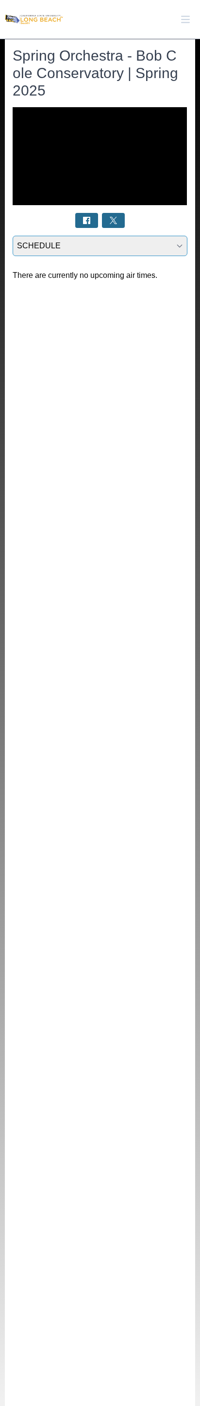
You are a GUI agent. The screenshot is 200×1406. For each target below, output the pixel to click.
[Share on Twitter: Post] (113, 220)
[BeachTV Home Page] (34, 19)
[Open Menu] (185, 19)
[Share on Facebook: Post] (86, 220)
